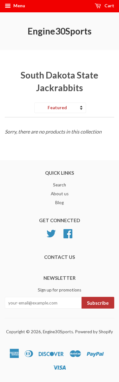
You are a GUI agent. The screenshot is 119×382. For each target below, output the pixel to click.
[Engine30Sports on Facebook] (68, 235)
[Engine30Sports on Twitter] (51, 235)
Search (59, 184)
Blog (59, 202)
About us (60, 193)
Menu (18, 5)
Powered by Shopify (94, 331)
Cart (108, 5)
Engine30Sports (59, 31)
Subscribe (98, 303)
